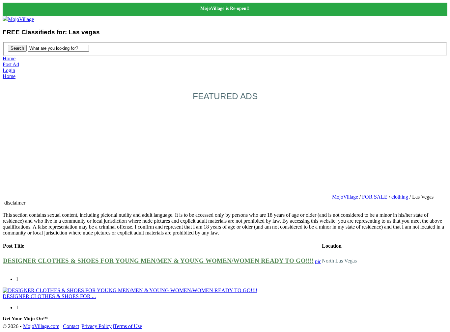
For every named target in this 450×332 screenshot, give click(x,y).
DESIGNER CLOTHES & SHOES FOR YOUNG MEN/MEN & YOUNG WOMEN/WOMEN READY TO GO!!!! (158, 260)
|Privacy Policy (96, 326)
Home (9, 58)
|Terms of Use (127, 326)
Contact (71, 326)
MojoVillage (21, 19)
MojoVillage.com (41, 326)
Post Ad (11, 64)
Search (17, 48)
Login (9, 70)
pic (318, 261)
